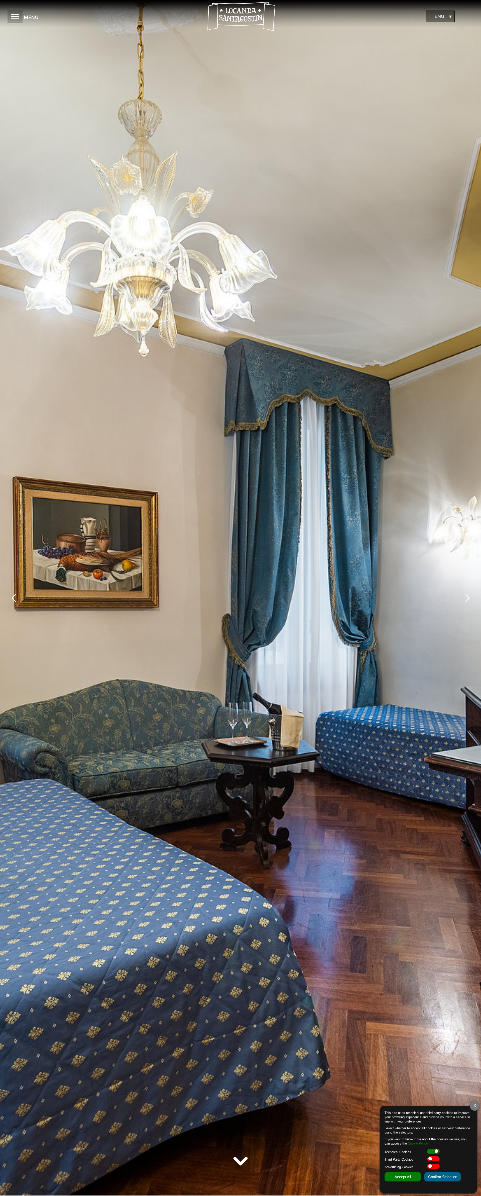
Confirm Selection (442, 1177)
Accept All (403, 1177)
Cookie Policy (418, 1143)
